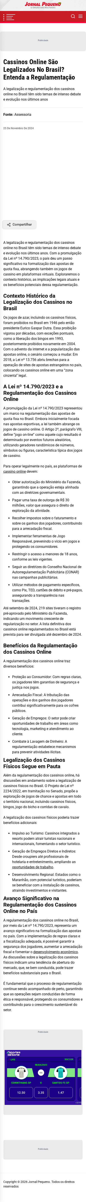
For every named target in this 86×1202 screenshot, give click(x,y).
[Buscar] (73, 16)
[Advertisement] (43, 175)
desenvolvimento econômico (55, 952)
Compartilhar (22, 224)
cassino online (14, 471)
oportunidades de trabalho (32, 867)
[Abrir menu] (80, 16)
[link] (43, 5)
